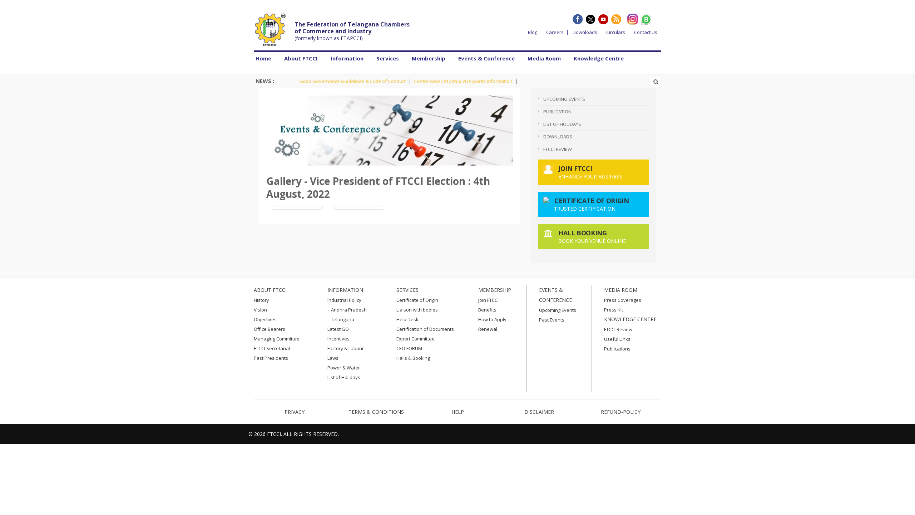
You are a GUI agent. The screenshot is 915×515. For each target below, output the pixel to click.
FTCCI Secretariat (272, 348)
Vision (260, 309)
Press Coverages (622, 300)
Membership (428, 58)
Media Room (544, 58)
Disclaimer (539, 411)
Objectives (265, 319)
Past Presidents (271, 358)
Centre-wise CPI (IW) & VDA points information (452, 81)
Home (263, 58)
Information (347, 58)
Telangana (342, 319)
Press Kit (613, 309)
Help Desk (407, 319)
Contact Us (645, 32)
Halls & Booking (413, 358)
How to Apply (492, 319)
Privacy (295, 411)
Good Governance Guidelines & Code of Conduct (341, 81)
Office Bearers (269, 329)
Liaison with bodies (417, 309)
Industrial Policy (344, 300)
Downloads (585, 32)
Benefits (487, 309)
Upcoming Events (557, 310)
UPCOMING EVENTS (564, 99)
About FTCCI (301, 58)
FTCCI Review (557, 149)
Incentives (338, 338)
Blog (532, 32)
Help (457, 411)
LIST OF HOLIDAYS (562, 124)
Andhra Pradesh (349, 309)
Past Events (551, 320)
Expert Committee (415, 338)
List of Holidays (343, 377)
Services (387, 58)
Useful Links (617, 339)
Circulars (615, 32)
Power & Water (343, 367)
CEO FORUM (409, 348)
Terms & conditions (376, 411)
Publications (617, 348)
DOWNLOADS (557, 136)
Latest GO (338, 329)
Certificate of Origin (417, 300)
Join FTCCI (488, 300)
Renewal (487, 329)
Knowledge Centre (599, 58)
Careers (555, 32)
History (261, 300)
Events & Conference (486, 58)
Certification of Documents (425, 329)
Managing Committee (277, 338)
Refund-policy (620, 411)
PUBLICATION (557, 111)
